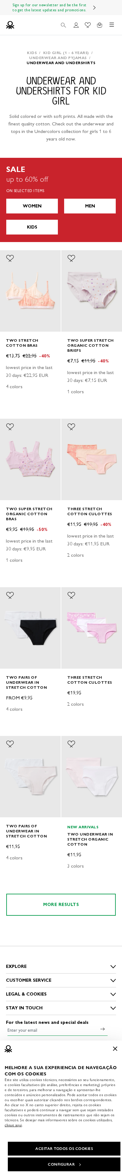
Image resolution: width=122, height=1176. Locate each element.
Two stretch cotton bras (22, 343)
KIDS (32, 227)
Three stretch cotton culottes (89, 511)
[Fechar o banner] (115, 1048)
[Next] (94, 8)
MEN (90, 206)
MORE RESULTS (61, 904)
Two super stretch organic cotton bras (29, 513)
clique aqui (13, 1125)
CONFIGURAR (61, 1164)
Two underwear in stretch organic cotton (90, 839)
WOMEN (32, 206)
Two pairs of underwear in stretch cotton (26, 682)
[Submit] (103, 1029)
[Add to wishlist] (10, 258)
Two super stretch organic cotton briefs (90, 345)
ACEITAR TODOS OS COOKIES (64, 1148)
